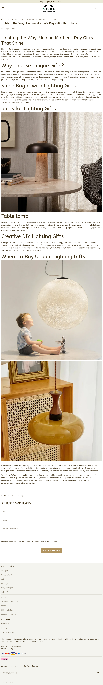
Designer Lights (7, 588)
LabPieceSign (10, 682)
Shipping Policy (7, 610)
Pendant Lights (7, 575)
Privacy (4, 606)
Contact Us (5, 624)
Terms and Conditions (9, 601)
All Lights (4, 570)
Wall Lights (5, 583)
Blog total (15, 19)
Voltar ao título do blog (13, 495)
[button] (3, 8)
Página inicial (5, 19)
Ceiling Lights (6, 579)
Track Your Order (7, 632)
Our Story (4, 628)
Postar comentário (51, 550)
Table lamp (15, 216)
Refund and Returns (8, 614)
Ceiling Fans (5, 592)
